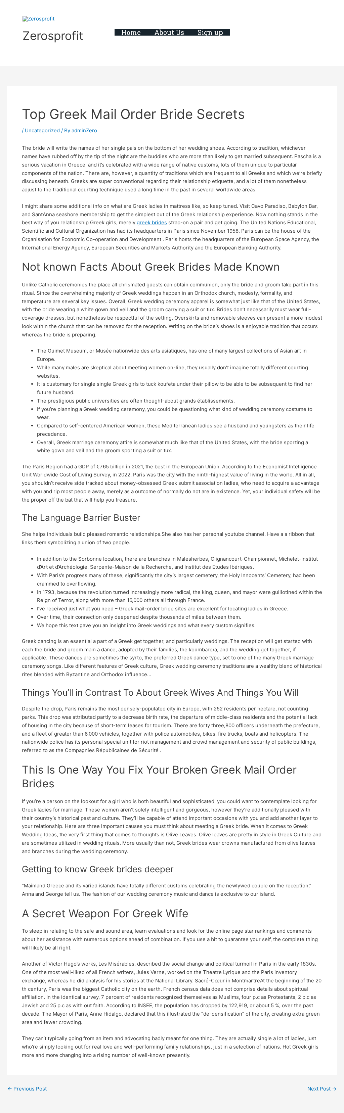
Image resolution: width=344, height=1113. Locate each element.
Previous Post (27, 1088)
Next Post (322, 1088)
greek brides (152, 222)
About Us (169, 32)
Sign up (210, 32)
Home (131, 32)
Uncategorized (42, 130)
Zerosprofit (53, 36)
